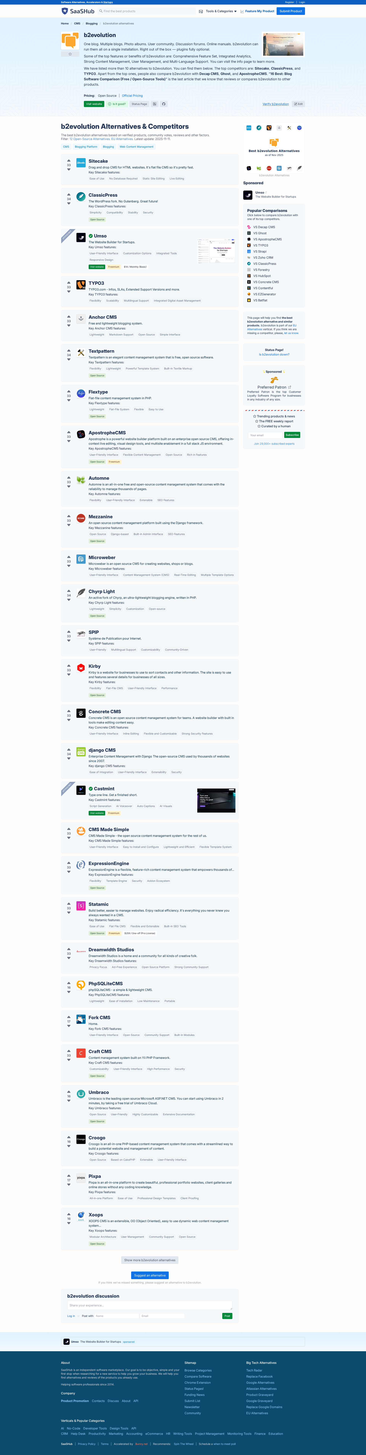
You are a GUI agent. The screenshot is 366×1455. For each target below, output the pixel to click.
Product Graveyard (259, 1395)
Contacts (98, 1401)
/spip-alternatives (76, 628)
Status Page (139, 103)
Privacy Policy (87, 1443)
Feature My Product (259, 11)
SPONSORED (67, 235)
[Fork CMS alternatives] (81, 1019)
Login (302, 2)
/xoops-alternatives (78, 1210)
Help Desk (78, 1434)
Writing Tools (182, 1434)
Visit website (94, 103)
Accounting (134, 1434)
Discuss (113, 1401)
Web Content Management (136, 146)
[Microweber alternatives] (81, 559)
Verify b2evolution (276, 104)
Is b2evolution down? (274, 354)
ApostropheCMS (253, 74)
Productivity (97, 1434)
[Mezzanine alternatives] (81, 518)
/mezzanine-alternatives (81, 512)
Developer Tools (95, 1428)
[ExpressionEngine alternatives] (81, 865)
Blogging (108, 146)
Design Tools (119, 1428)
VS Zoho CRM (263, 257)
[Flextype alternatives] (81, 393)
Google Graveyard (259, 1401)
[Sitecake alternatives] (81, 162)
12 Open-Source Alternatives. (90, 139)
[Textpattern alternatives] (81, 352)
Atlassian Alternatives (261, 1389)
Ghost (225, 74)
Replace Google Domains (264, 1407)
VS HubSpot (262, 276)
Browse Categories (198, 1370)
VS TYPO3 (260, 245)
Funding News (195, 1395)
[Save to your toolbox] (70, 54)
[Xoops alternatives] (81, 1216)
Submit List (192, 1401)
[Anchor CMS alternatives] (81, 318)
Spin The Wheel (183, 1443)
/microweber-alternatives (82, 553)
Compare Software (198, 1376)
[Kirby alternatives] (81, 667)
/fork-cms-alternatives (80, 1013)
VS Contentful (263, 288)
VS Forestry (261, 270)
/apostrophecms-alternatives (84, 428)
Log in (71, 1315)
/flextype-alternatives (79, 387)
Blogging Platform (86, 146)
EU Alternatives (257, 1413)
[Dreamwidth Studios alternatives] (81, 951)
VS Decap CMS (264, 227)
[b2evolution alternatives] (70, 40)
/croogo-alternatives (79, 1133)
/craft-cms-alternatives (80, 1047)
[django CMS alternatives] (81, 751)
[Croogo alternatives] (81, 1139)
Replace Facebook (259, 1376)
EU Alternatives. (122, 139)
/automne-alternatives (80, 474)
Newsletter (192, 1407)
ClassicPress (282, 68)
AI (62, 1428)
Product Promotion (75, 1401)
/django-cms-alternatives (82, 746)
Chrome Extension (198, 1382)
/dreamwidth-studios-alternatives (88, 945)
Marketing (116, 1434)
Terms (104, 1443)
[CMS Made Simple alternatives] (81, 831)
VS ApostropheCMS (267, 239)
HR (168, 1434)
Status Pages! (194, 1389)
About (126, 1401)
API (135, 1401)
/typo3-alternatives (78, 279)
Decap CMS (209, 74)
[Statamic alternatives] (81, 905)
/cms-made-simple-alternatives (86, 825)
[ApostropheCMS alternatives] (81, 434)
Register (289, 2)
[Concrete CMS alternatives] (81, 713)
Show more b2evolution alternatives (149, 1260)
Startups (108, 2)
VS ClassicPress (264, 264)
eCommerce (154, 1434)
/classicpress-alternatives (82, 190)
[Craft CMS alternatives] (81, 1053)
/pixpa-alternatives (77, 1172)
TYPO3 (90, 74)
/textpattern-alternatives (81, 346)
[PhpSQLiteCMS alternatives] (81, 985)
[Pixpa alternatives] (81, 1177)
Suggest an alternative (150, 1275)
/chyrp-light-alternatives (81, 587)
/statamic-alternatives (79, 900)
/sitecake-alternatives (79, 157)
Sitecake (262, 68)
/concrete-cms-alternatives (83, 707)
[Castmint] (81, 790)
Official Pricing (132, 95)
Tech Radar (254, 1370)
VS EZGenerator (264, 294)
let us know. (291, 333)
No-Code (73, 1428)
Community (193, 1413)
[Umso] (81, 237)
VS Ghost (259, 233)
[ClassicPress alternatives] (81, 196)
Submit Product (291, 11)
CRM (64, 1434)
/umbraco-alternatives (80, 1088)
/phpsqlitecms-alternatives (83, 979)
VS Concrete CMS (266, 282)
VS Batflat (260, 300)
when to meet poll (225, 1443)
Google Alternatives (260, 1382)
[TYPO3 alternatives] (81, 284)
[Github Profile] (164, 104)
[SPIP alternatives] (81, 633)
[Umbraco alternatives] (81, 1093)
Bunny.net (141, 1443)
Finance (260, 1434)
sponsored (128, 1341)
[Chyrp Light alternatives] (81, 593)
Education (276, 1434)
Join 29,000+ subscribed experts (274, 443)
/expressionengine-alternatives (86, 859)
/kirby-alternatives (77, 662)
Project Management (209, 1434)
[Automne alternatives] (81, 479)
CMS (66, 146)
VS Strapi (259, 251)
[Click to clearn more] (183, 1341)
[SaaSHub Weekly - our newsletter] (200, 11)
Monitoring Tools (239, 1434)
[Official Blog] (154, 104)
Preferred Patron (272, 387)
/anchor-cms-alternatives (82, 313)
